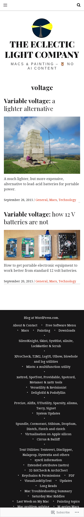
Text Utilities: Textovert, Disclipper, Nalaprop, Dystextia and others (46, 452)
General (42, 200)
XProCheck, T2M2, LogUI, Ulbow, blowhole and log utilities (46, 359)
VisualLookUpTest (38, 480)
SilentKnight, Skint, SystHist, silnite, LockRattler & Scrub (46, 343)
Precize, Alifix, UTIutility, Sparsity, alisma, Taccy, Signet (46, 405)
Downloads (67, 330)
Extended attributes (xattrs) (48, 465)
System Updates (48, 413)
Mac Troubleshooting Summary (48, 491)
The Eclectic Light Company (42, 49)
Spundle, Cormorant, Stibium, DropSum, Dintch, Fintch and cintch (46, 426)
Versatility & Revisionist (48, 387)
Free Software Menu (61, 325)
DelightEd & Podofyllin (48, 392)
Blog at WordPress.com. (41, 317)
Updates (66, 480)
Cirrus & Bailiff (48, 439)
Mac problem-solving (33, 506)
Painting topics (68, 501)
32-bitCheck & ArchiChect (48, 470)
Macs (53, 200)
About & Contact (25, 325)
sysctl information (48, 460)
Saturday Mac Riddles (48, 496)
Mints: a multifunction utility (48, 366)
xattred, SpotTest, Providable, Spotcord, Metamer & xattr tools (46, 379)
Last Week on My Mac (33, 501)
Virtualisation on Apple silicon (48, 434)
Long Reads (48, 486)
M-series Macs (68, 506)
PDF (72, 475)
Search (77, 5)
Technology (67, 200)
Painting (43, 330)
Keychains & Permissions (41, 475)
